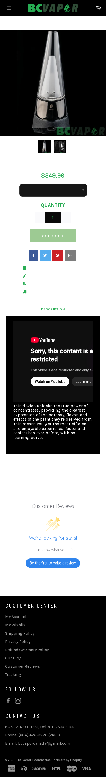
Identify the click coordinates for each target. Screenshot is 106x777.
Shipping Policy (19, 633)
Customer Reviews (22, 666)
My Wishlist (16, 624)
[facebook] (33, 255)
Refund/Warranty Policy (27, 649)
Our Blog (13, 658)
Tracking (13, 674)
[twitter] (45, 255)
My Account (16, 616)
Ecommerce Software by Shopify (57, 760)
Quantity (53, 205)
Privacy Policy (17, 641)
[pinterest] (57, 255)
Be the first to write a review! (53, 562)
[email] (70, 255)
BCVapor (24, 760)
